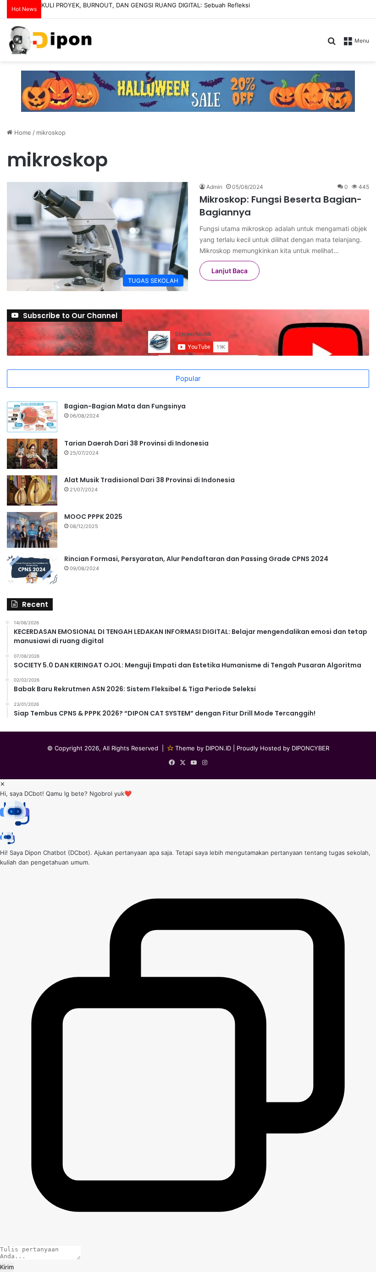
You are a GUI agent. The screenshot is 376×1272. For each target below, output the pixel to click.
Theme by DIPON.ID (203, 748)
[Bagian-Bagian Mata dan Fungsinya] (32, 417)
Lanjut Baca (229, 271)
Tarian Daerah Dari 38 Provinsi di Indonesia (136, 443)
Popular (188, 378)
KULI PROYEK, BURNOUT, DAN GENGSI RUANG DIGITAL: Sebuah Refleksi (145, 5)
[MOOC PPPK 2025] (32, 530)
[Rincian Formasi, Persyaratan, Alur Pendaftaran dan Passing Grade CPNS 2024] (32, 569)
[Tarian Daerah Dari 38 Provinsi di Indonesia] (32, 454)
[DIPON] (50, 40)
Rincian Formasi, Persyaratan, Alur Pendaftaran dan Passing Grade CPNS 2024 (196, 558)
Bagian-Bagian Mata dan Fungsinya (125, 406)
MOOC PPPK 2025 (93, 516)
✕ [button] (2, 783)
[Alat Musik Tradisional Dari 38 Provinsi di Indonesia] (32, 490)
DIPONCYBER (310, 748)
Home (21, 132)
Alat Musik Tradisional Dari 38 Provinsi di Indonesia (149, 480)
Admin (214, 186)
